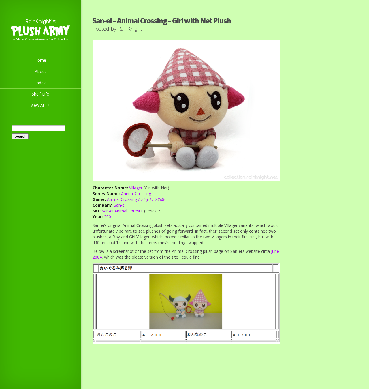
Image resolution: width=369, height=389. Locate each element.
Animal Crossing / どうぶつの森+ (137, 199)
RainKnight (130, 28)
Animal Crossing (136, 193)
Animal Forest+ (128, 211)
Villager (135, 187)
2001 (108, 216)
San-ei (119, 205)
